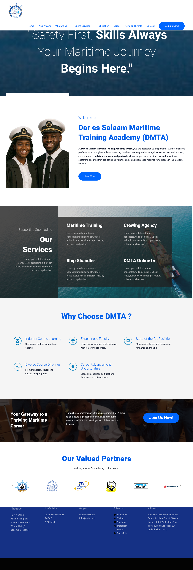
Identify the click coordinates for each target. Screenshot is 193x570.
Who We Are (44, 26)
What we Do (61, 26)
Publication (103, 26)
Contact (151, 26)
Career (117, 26)
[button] (68, 25)
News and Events (133, 26)
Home (31, 26)
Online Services (82, 26)
